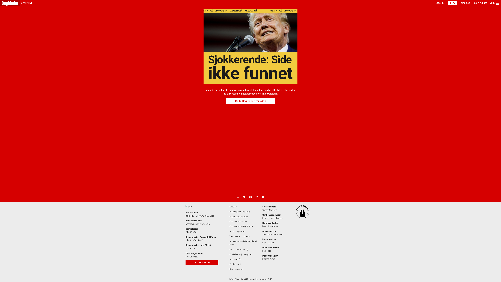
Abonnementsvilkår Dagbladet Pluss (243, 243)
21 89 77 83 (191, 248)
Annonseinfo (235, 259)
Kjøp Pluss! (480, 3)
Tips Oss (465, 3)
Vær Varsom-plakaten (239, 236)
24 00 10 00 (191, 232)
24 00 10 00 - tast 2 (194, 240)
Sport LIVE (26, 3)
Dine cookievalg (236, 269)
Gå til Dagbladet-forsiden (250, 101)
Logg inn (440, 3)
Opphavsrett (235, 264)
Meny (492, 3)
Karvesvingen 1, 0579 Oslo (198, 224)
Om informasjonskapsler (240, 254)
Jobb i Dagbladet (237, 231)
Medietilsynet (192, 256)
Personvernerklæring (238, 249)
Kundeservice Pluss (238, 221)
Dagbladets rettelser (238, 216)
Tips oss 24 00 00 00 (202, 263)
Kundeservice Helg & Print (241, 226)
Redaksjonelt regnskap (239, 211)
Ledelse (233, 206)
